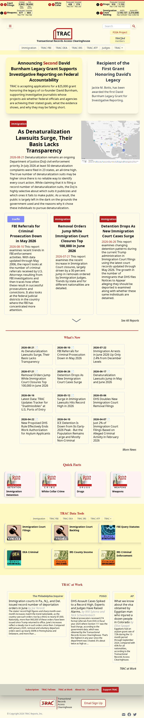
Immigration (39, 518)
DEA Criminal (30, 552)
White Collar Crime (53, 491)
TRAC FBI (46, 47)
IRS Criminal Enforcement (124, 553)
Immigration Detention (14, 493)
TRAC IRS (77, 47)
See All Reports (130, 320)
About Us (80, 689)
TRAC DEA (61, 47)
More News (129, 450)
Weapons (117, 491)
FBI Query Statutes (128, 526)
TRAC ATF (92, 47)
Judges (106, 47)
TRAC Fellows (48, 689)
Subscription (32, 689)
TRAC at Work (128, 669)
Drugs (80, 491)
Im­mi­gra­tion (29, 47)
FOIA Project (120, 32)
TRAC (118, 47)
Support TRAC (110, 689)
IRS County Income (81, 552)
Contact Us (93, 689)
